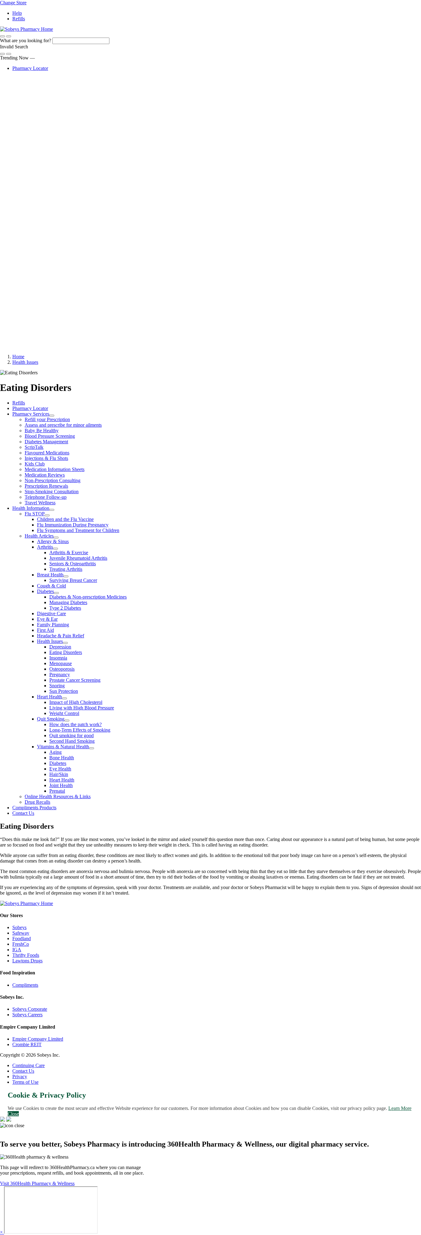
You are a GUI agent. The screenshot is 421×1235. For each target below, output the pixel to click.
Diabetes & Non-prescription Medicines (88, 596)
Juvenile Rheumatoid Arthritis (78, 558)
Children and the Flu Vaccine (65, 519)
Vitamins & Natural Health (63, 296)
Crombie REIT (27, 1044)
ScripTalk (46, 184)
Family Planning (53, 268)
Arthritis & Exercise (68, 552)
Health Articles (39, 218)
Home (18, 356)
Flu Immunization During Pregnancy (72, 524)
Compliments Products (59, 140)
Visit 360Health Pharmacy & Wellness (37, 1183)
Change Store (13, 2)
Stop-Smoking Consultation (64, 190)
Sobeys (19, 927)
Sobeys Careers (27, 1014)
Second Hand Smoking (72, 741)
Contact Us (23, 335)
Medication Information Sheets (67, 167)
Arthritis (45, 229)
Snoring (57, 685)
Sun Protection (63, 691)
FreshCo (20, 944)
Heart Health (49, 285)
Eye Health (60, 768)
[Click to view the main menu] (2, 36)
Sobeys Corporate (29, 1009)
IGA (16, 949)
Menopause (60, 663)
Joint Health (61, 785)
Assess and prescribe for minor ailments (63, 425)
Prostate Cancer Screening (74, 680)
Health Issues (50, 279)
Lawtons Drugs (27, 960)
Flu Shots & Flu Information (64, 312)
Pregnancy (59, 674)
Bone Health (61, 757)
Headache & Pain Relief (60, 274)
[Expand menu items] (51, 415)
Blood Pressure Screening (62, 134)
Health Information (31, 212)
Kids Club (47, 162)
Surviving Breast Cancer (73, 580)
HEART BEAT (52, 307)
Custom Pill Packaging (59, 206)
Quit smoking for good (71, 735)
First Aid (45, 263)
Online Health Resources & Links (70, 318)
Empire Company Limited (37, 1039)
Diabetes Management (58, 145)
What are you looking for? (26, 40)
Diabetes (45, 246)
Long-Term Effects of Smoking (79, 730)
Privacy (19, 1076)
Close (13, 1113)
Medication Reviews (57, 173)
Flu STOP (35, 513)
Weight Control (64, 713)
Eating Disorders (65, 652)
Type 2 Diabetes (65, 608)
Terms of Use (25, 1082)
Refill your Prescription (59, 117)
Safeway (20, 933)
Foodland (21, 938)
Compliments (25, 985)
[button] (8, 36)
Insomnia (58, 657)
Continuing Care (28, 1065)
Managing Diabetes (68, 602)
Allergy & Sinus (53, 224)
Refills (18, 18)
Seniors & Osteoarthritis (72, 563)
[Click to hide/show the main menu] (2, 80)
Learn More (399, 1108)
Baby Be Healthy (54, 129)
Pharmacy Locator (30, 68)
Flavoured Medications (59, 151)
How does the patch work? (75, 724)
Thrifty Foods (25, 955)
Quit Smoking (50, 290)
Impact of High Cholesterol (75, 702)
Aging (55, 752)
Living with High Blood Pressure (81, 707)
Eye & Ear (47, 257)
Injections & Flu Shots (58, 156)
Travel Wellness (52, 201)
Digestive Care (51, 251)
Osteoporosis (62, 669)
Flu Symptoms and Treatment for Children (78, 530)
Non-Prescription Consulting (65, 178)
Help (17, 13)
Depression (60, 646)
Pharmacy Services (32, 101)
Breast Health (50, 235)
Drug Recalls (50, 324)
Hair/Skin (58, 774)
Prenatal (57, 791)
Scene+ (19, 329)
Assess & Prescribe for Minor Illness (72, 112)
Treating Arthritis (65, 569)
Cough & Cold (51, 240)
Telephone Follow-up (58, 195)
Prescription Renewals (58, 123)
